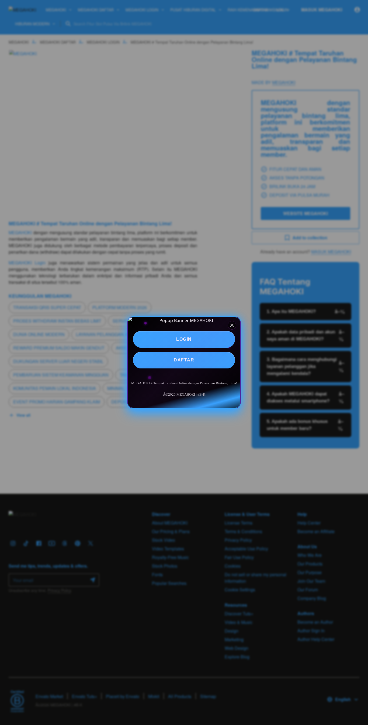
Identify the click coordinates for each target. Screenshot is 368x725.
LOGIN (184, 339)
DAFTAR (184, 360)
